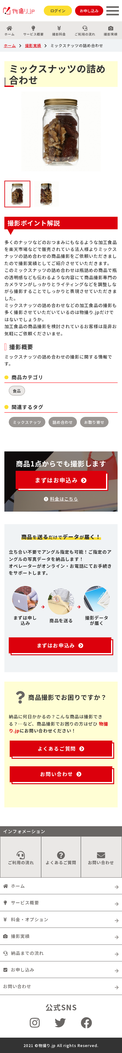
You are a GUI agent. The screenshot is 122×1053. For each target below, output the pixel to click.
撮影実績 (111, 34)
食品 (17, 390)
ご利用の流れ (85, 34)
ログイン (57, 10)
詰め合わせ (63, 422)
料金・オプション (29, 919)
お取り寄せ (94, 422)
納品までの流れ (27, 953)
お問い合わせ (56, 774)
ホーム (9, 34)
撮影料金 (59, 34)
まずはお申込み (56, 480)
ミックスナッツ (27, 422)
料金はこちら (64, 499)
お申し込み (89, 10)
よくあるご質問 (57, 748)
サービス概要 (33, 34)
